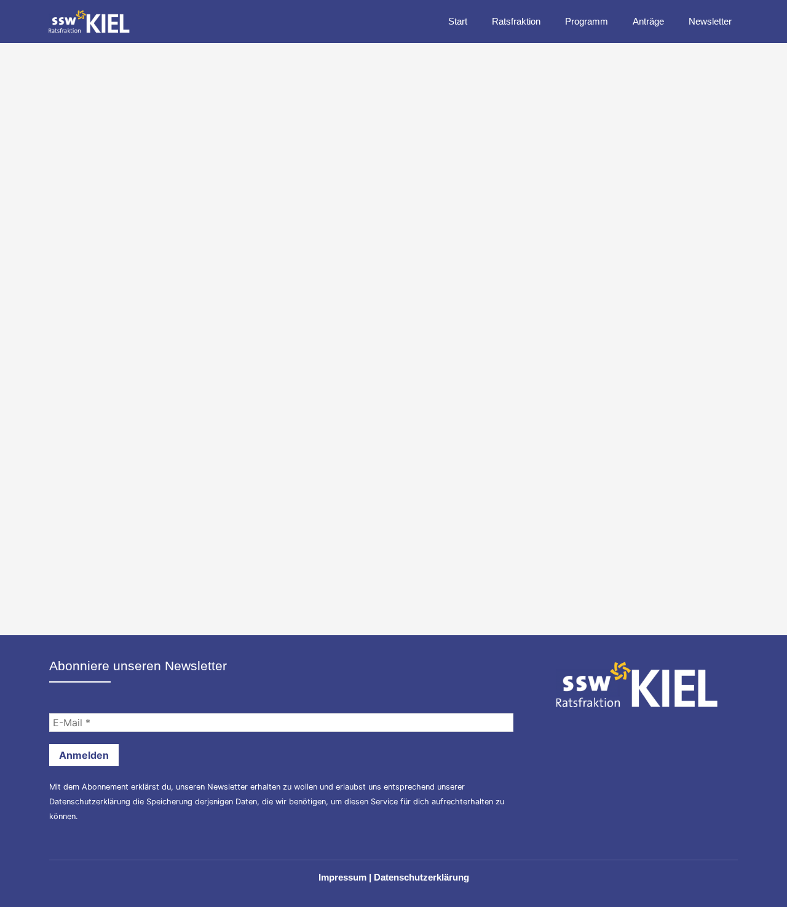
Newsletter (710, 21)
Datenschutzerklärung (89, 801)
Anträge (648, 21)
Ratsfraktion (516, 21)
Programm (586, 21)
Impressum (342, 877)
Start (457, 21)
